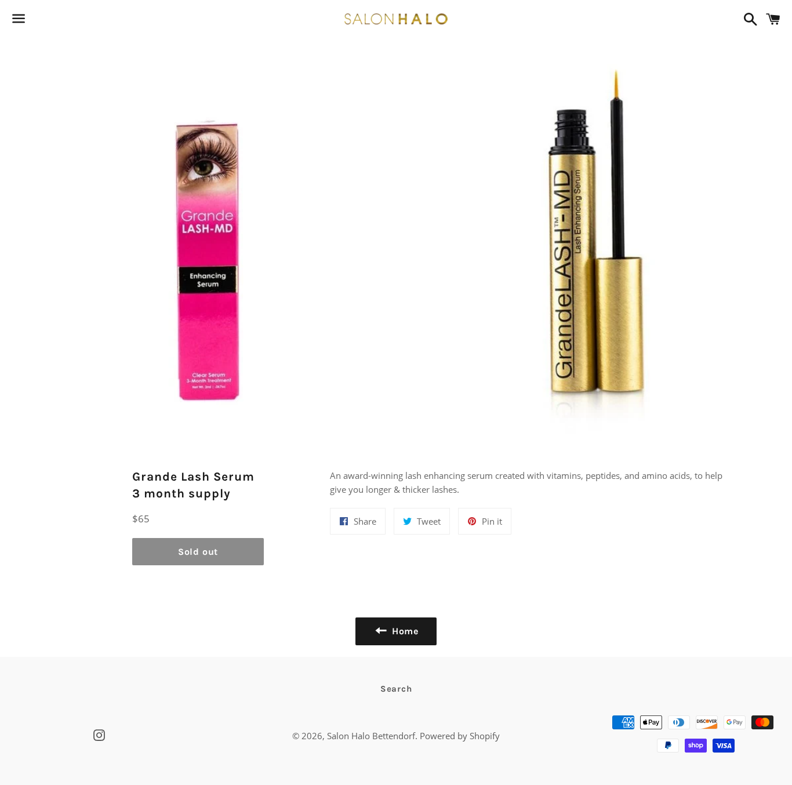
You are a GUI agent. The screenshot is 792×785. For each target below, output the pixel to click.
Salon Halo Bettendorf (371, 736)
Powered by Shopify (460, 736)
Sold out (198, 551)
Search (396, 689)
